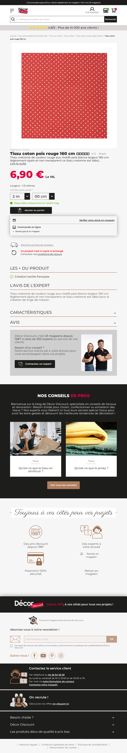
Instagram (61, 655)
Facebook (34, 655)
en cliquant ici (61, 703)
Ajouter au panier (34, 210)
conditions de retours (49, 254)
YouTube (43, 655)
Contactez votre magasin (43, 684)
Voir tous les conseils (63, 485)
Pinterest (52, 655)
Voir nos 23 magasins (91, 2)
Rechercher (110, 19)
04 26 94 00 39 (56, 674)
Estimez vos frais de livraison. (37, 244)
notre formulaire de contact (58, 681)
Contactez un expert (38, 363)
